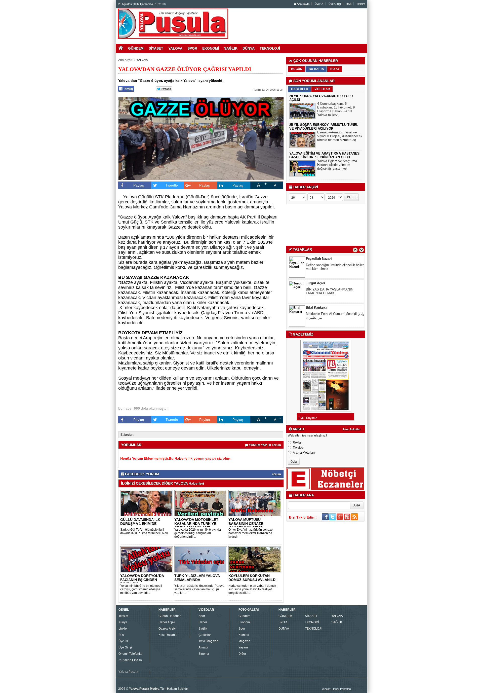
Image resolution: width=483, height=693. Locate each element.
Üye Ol (319, 3)
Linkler (123, 628)
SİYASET (311, 616)
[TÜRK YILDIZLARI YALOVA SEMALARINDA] (201, 559)
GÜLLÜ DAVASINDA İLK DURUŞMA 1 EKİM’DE (140, 522)
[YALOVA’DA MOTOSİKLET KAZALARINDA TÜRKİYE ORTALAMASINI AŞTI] (201, 502)
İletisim (361, 3)
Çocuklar (204, 635)
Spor (201, 616)
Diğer (242, 653)
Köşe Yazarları (168, 635)
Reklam (298, 442)
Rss (121, 635)
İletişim (123, 616)
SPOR (282, 622)
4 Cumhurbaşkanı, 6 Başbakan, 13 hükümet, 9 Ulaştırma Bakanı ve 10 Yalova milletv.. (336, 109)
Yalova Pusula (128, 671)
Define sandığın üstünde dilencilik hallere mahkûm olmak (336, 267)
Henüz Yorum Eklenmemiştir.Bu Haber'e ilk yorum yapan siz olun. (175, 458)
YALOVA (142, 60)
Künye (122, 622)
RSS (348, 3)
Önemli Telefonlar (130, 653)
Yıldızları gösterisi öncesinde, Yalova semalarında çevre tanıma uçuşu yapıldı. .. (199, 589)
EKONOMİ (312, 622)
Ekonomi (244, 622)
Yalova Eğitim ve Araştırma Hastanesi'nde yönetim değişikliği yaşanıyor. (337, 164)
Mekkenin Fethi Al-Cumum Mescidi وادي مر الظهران (335, 315)
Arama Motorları (304, 452)
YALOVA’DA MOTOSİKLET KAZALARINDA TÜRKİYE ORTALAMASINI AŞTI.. (196, 524)
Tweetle (172, 185)
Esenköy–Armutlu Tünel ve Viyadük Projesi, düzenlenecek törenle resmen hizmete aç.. (339, 136)
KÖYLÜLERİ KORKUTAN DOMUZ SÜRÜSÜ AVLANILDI (252, 578)
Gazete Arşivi (167, 628)
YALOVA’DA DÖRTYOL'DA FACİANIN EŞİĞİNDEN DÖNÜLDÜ (142, 580)
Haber (202, 622)
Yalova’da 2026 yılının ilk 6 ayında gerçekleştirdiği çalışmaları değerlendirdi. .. (197, 533)
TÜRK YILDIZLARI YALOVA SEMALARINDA (197, 578)
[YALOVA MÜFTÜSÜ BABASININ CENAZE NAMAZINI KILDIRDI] (255, 502)
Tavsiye (298, 447)
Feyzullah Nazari (319, 259)
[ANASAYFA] (173, 23)
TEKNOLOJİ (313, 628)
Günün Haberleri (169, 616)
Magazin (244, 641)
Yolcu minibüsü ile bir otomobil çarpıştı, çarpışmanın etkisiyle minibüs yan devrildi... (141, 589)
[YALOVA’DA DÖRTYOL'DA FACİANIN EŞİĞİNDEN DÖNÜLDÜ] (147, 559)
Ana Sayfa (302, 3)
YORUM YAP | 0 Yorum (264, 445)
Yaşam (243, 647)
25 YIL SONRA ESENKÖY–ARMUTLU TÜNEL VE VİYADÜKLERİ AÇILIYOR (323, 126)
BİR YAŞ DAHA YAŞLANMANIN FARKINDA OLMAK (329, 291)
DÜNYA (283, 628)
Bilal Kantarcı (316, 307)
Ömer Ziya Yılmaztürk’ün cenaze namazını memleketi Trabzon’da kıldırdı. (250, 533)
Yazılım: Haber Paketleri (336, 688)
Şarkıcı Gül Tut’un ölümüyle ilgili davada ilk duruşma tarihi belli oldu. (144, 531)
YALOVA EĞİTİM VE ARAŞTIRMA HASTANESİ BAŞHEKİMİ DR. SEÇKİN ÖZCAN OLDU (324, 155)
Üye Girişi (335, 3)
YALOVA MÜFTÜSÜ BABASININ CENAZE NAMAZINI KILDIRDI (245, 524)
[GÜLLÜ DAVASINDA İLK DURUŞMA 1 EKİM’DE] (147, 502)
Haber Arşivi (166, 622)
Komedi (243, 635)
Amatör (203, 647)
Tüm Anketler (351, 429)
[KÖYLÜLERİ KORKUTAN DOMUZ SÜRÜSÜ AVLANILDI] (255, 559)
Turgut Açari (315, 283)
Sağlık (202, 628)
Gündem (244, 616)
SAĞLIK (336, 622)
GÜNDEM (285, 616)
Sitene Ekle (130, 660)
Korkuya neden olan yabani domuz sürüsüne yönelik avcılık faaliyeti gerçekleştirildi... (252, 589)
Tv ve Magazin (208, 641)
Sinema (203, 653)
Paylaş (138, 185)
